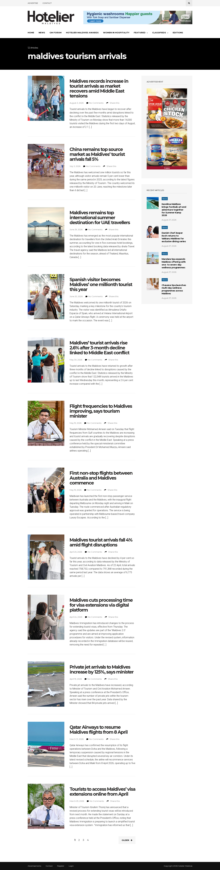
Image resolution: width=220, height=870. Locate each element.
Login (71, 866)
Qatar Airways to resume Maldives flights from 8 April (99, 730)
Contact (47, 3)
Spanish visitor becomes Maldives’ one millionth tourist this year (101, 284)
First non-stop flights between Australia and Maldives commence (101, 478)
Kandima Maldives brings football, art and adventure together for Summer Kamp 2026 (174, 210)
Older (125, 840)
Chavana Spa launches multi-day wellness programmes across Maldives (174, 289)
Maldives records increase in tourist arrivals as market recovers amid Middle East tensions (99, 88)
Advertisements (34, 866)
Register (60, 866)
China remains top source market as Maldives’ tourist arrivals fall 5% (97, 154)
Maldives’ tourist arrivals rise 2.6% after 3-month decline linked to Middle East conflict (99, 347)
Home (31, 32)
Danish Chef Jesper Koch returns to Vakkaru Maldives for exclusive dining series (174, 237)
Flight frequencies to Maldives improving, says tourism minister (101, 411)
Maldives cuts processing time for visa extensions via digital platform (101, 605)
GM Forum (56, 32)
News (42, 32)
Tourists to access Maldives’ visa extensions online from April (102, 792)
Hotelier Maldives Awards (82, 32)
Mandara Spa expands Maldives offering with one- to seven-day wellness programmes (174, 263)
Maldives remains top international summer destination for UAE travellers (100, 217)
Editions (178, 32)
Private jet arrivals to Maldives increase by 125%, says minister (101, 669)
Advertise (33, 3)
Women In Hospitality (116, 32)
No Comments (96, 103)
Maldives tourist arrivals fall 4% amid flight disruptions (101, 542)
